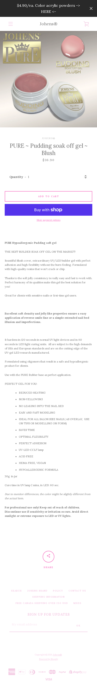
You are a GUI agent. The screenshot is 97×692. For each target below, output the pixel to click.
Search (16, 590)
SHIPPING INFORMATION (48, 596)
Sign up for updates (49, 614)
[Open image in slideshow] (48, 79)
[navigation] (10, 24)
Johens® (48, 23)
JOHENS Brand (37, 590)
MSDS (77, 603)
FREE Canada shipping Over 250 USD (42, 603)
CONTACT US (77, 590)
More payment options (49, 220)
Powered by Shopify (48, 659)
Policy (58, 590)
